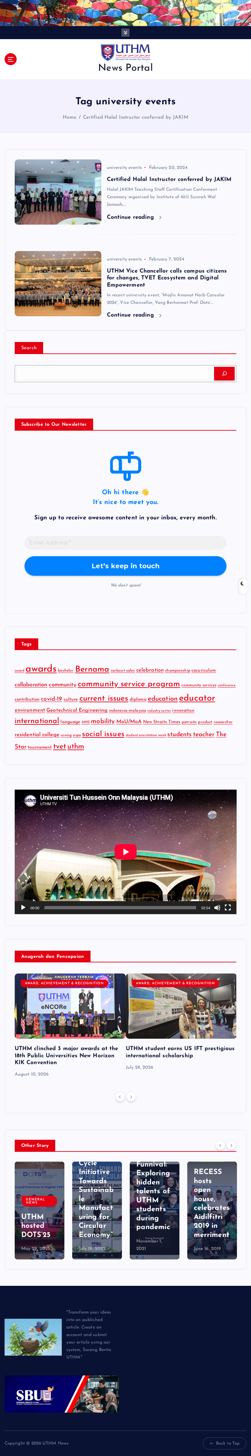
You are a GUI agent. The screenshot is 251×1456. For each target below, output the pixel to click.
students (179, 735)
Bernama (92, 669)
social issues (103, 734)
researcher (223, 722)
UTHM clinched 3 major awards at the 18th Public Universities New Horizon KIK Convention (66, 1055)
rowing (66, 735)
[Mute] (217, 907)
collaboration (31, 685)
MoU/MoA (129, 721)
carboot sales (123, 671)
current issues (103, 699)
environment (30, 710)
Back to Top (228, 1443)
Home (69, 117)
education (163, 699)
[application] (126, 852)
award (20, 671)
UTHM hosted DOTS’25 (36, 1226)
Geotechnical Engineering (77, 710)
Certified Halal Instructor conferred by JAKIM (135, 117)
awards (41, 669)
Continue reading (131, 217)
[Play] (23, 907)
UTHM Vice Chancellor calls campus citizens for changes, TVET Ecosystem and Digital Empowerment (167, 278)
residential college (37, 734)
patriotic (189, 722)
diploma (138, 699)
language (70, 722)
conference (227, 685)
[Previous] (120, 1097)
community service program (129, 684)
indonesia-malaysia (127, 710)
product (205, 722)
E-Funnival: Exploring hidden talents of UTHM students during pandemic (153, 1191)
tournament (40, 747)
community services (198, 685)
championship (177, 671)
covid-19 (51, 699)
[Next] (131, 1097)
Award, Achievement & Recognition (64, 983)
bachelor (66, 671)
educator (197, 698)
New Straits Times (161, 722)
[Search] (224, 374)
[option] (70, 1025)
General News (35, 1201)
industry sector (159, 711)
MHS (86, 722)
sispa (77, 735)
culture (71, 699)
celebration (150, 670)
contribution (27, 699)
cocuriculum (204, 670)
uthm (75, 746)
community (62, 685)
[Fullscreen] (228, 907)
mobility (103, 721)
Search (29, 348)
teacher (204, 735)
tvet (59, 746)
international (37, 721)
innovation (183, 710)
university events (124, 167)
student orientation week (146, 735)
